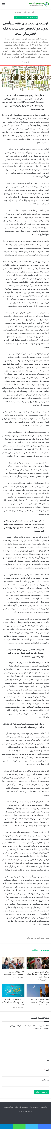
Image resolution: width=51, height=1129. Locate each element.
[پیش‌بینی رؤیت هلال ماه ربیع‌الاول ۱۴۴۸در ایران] (38, 990)
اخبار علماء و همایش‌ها (22, 12)
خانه (33, 12)
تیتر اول (17, 17)
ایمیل (46, 1070)
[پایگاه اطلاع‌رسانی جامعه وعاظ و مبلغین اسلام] (38, 4)
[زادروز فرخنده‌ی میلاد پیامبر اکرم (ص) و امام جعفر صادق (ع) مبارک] (13, 990)
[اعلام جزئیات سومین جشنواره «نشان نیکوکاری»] (13, 963)
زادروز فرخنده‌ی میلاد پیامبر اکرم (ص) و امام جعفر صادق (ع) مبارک (13, 1001)
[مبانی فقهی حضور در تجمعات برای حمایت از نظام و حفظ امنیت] (38, 963)
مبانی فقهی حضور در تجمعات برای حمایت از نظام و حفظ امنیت (38, 974)
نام (47, 1060)
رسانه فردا (23, 1111)
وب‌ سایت (45, 1080)
